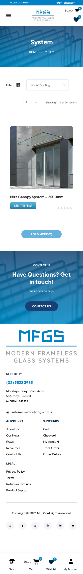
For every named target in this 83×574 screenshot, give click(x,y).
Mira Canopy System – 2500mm (36, 197)
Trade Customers (19, 2)
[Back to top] (69, 546)
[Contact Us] (23, 207)
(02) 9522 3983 (19, 382)
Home (33, 52)
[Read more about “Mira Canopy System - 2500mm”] (30, 177)
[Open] (8, 15)
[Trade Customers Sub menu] (32, 3)
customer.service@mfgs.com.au (32, 412)
